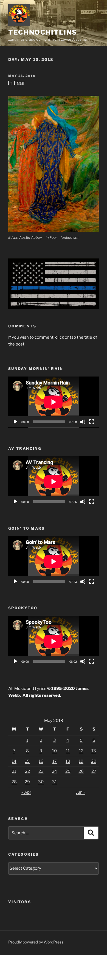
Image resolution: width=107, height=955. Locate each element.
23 (41, 771)
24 (54, 771)
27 (93, 771)
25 (68, 771)
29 (27, 781)
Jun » (80, 792)
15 (27, 761)
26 (81, 771)
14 (14, 761)
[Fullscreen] (91, 422)
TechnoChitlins (42, 32)
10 (54, 750)
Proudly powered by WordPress (35, 942)
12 (81, 750)
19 (81, 761)
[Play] (15, 422)
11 (68, 750)
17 (54, 761)
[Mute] (83, 422)
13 (93, 750)
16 (41, 761)
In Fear (16, 83)
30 (41, 781)
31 (54, 781)
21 (14, 771)
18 (68, 761)
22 (27, 771)
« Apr (26, 792)
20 (93, 761)
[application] (53, 402)
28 (14, 781)
